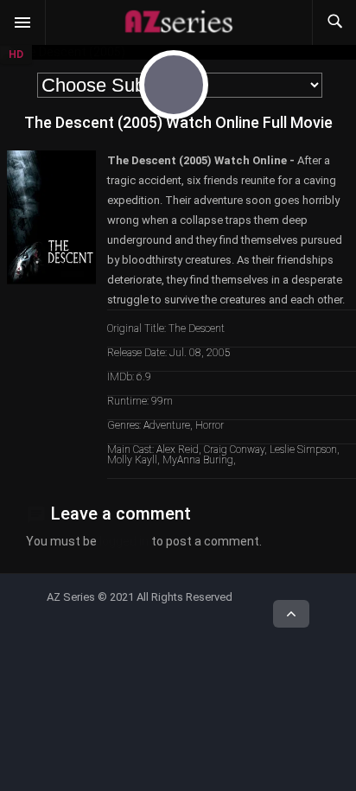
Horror (209, 425)
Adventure (166, 425)
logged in (124, 541)
